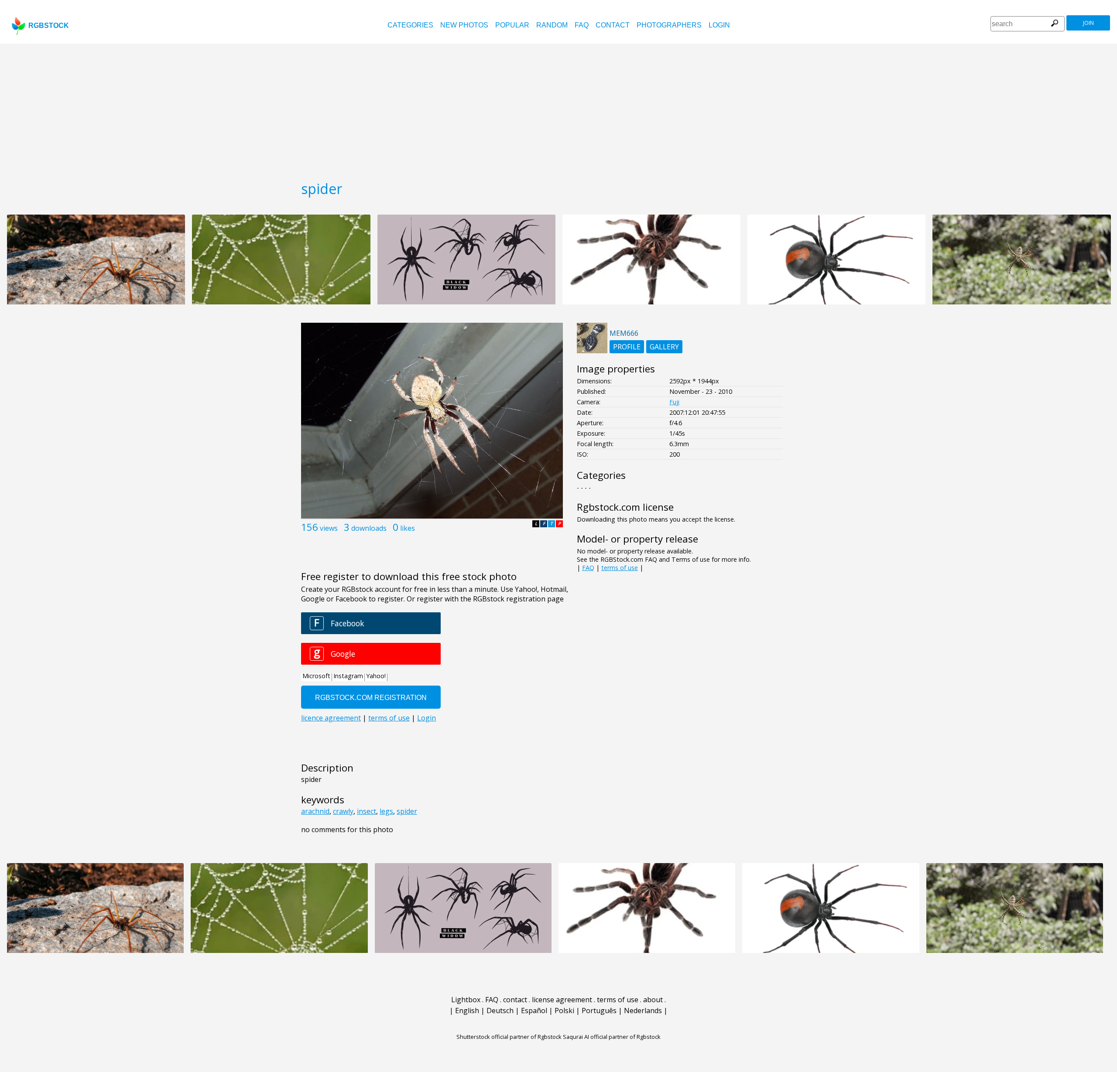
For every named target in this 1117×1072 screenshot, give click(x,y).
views (329, 528)
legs (386, 811)
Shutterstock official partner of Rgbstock (509, 1037)
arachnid (315, 811)
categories (410, 25)
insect (366, 811)
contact (613, 25)
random (552, 25)
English (467, 1010)
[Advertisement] (558, 109)
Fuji (674, 402)
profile (627, 347)
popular (512, 25)
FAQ (582, 25)
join (1088, 23)
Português (599, 1010)
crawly (343, 811)
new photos (464, 25)
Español (534, 1010)
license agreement (562, 999)
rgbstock (48, 25)
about (653, 999)
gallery (664, 347)
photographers (669, 25)
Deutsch (500, 1010)
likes (407, 528)
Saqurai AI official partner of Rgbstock (612, 1037)
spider (407, 811)
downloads (369, 528)
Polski (564, 1010)
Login (719, 25)
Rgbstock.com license (625, 507)
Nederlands (643, 1010)
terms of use (619, 567)
